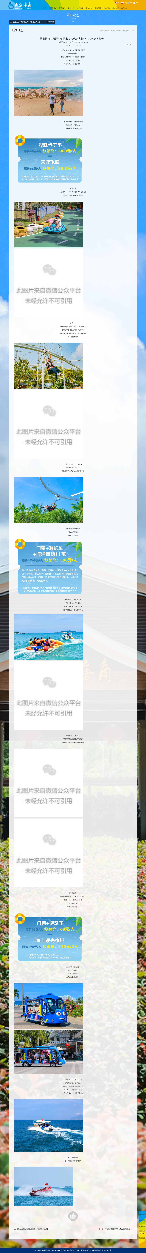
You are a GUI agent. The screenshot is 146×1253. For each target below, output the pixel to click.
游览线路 (106, 8)
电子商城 (124, 8)
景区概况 (62, 8)
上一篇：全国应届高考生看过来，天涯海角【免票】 (31, 1229)
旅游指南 (80, 8)
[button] (53, 21)
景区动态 (53, 8)
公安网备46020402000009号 (96, 1250)
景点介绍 (71, 8)
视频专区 (98, 8)
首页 (44, 8)
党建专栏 (115, 8)
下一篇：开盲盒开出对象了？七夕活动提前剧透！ (115, 1229)
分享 (129, 45)
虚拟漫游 (89, 8)
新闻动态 (126, 31)
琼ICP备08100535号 (79, 1250)
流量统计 (108, 1250)
